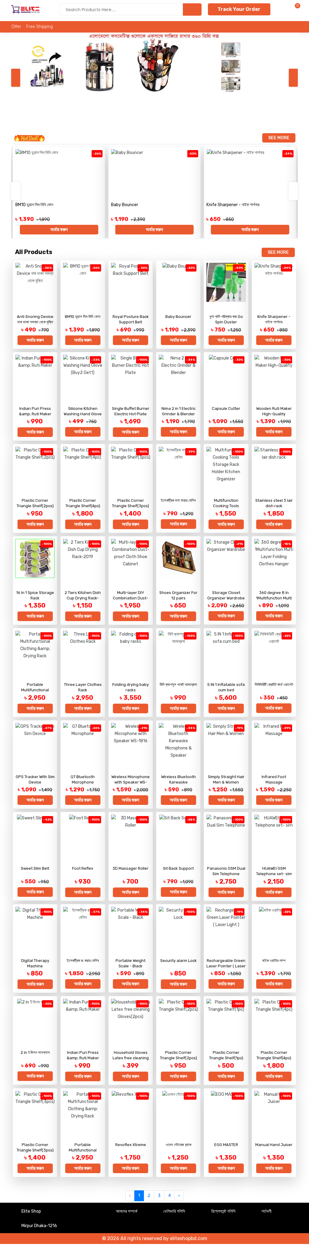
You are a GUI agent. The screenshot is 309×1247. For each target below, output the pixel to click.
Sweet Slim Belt (35, 868)
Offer (16, 26)
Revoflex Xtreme (130, 1144)
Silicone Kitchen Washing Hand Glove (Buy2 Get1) (83, 414)
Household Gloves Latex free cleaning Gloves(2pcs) (131, 1058)
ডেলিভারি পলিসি (174, 1211)
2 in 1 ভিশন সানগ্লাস (35, 1052)
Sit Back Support (178, 868)
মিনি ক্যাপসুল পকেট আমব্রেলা (178, 684)
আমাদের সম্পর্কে (126, 1211)
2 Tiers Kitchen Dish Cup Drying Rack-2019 (83, 598)
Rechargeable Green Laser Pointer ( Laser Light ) (226, 966)
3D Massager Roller (130, 868)
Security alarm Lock (178, 960)
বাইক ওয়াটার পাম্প (273, 960)
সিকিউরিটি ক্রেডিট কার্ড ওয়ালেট (274, 684)
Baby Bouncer (124, 204)
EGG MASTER (226, 1144)
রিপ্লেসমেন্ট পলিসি (223, 1211)
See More (278, 137)
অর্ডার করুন (59, 229)
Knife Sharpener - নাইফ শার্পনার (233, 204)
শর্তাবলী (266, 1211)
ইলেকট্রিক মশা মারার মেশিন (178, 500)
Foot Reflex (82, 868)
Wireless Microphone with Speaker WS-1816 (130, 782)
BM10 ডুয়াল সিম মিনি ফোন (34, 204)
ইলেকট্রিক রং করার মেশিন (83, 960)
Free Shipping (39, 26)
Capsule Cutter (226, 408)
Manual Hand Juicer (273, 1144)
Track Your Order (239, 9)
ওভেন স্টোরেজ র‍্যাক (178, 1144)
